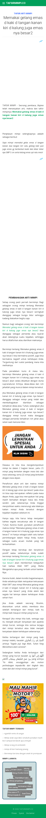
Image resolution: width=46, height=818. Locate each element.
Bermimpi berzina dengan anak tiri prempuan (23, 753)
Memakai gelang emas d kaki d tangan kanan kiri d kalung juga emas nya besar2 (23, 559)
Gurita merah (29, 773)
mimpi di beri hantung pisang (16, 749)
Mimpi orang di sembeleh (14, 745)
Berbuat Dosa (24, 796)
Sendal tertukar (13, 788)
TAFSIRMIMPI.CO (16, 3)
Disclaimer (30, 813)
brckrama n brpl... (27, 788)
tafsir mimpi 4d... (12, 771)
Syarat (21, 813)
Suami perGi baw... (22, 776)
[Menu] (3, 3)
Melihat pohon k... (24, 792)
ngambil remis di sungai (14, 733)
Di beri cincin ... (21, 771)
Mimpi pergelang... (19, 783)
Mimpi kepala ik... (15, 795)
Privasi (14, 813)
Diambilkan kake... (19, 779)
